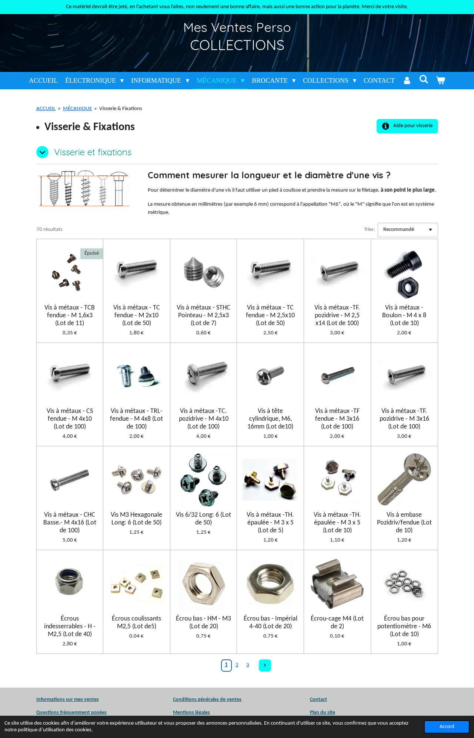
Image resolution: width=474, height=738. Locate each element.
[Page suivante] (265, 665)
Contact (318, 699)
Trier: (369, 229)
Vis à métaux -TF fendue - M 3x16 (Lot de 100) (337, 419)
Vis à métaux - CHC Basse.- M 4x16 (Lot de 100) (69, 523)
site (330, 712)
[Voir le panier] (440, 80)
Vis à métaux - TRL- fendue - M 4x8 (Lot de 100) (136, 419)
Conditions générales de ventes (207, 699)
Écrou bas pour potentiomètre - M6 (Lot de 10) (404, 626)
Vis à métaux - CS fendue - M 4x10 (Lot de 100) (70, 419)
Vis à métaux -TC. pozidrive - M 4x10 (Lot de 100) (203, 419)
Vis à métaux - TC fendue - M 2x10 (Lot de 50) (136, 315)
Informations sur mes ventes (67, 699)
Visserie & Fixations (120, 109)
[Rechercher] (423, 79)
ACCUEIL (46, 109)
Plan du (318, 712)
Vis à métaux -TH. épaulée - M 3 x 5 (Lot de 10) (337, 523)
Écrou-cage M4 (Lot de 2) (337, 622)
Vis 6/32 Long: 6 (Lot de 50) (203, 519)
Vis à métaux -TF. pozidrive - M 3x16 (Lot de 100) (404, 419)
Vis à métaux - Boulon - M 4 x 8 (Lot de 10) (404, 315)
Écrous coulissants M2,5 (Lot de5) (136, 622)
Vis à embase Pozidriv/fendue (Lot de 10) (404, 523)
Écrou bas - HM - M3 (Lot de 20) (203, 622)
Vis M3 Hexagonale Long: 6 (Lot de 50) (136, 519)
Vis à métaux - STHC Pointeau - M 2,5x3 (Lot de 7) (203, 315)
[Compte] (406, 80)
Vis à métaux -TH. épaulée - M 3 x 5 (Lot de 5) (270, 523)
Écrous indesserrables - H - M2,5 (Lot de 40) (70, 626)
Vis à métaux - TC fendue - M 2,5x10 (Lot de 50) (270, 315)
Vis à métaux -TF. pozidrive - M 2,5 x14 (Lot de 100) (337, 315)
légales (191, 712)
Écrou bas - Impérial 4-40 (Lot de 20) (270, 622)
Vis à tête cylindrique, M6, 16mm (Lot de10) (270, 419)
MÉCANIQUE (77, 109)
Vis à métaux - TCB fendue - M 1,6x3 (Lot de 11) (69, 315)
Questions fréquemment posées (71, 712)
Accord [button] (447, 726)
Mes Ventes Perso (237, 27)
